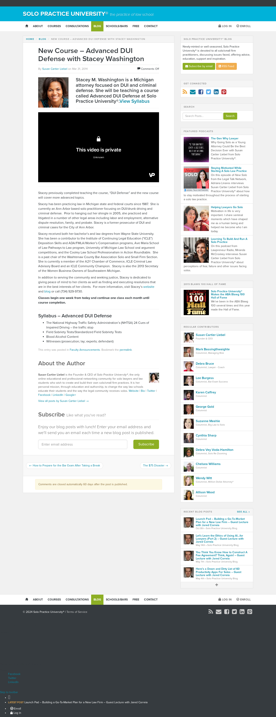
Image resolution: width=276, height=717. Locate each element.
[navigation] (138, 704)
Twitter (151, 391)
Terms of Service (76, 612)
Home (30, 39)
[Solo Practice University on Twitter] (208, 93)
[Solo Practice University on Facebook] (200, 93)
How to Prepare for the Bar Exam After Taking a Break (64, 465)
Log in (226, 26)
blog (47, 291)
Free (136, 26)
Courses (54, 26)
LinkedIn (58, 395)
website (148, 287)
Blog (97, 26)
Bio (143, 391)
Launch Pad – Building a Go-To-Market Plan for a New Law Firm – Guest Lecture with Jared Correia (77, 702)
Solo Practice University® (88, 14)
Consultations (77, 26)
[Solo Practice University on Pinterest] (223, 93)
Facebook (44, 395)
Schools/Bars (117, 26)
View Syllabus (134, 101)
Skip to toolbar (9, 692)
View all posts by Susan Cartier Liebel (63, 401)
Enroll (245, 26)
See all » (243, 511)
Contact (151, 26)
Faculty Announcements (85, 350)
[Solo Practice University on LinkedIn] (216, 93)
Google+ (70, 395)
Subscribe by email (200, 66)
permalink (126, 350)
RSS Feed (227, 66)
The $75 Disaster (155, 465)
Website (134, 391)
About (38, 26)
